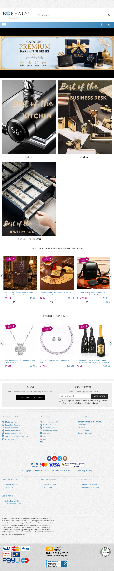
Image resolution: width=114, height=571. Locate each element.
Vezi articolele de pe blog (30, 397)
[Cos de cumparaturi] (109, 24)
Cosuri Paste (47, 487)
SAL (41, 442)
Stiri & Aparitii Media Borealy (16, 436)
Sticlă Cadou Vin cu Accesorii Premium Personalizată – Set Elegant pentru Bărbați (93, 361)
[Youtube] (54, 458)
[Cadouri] (29, 117)
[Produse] (4, 25)
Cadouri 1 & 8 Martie (88, 484)
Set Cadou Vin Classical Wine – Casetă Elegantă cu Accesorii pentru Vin (18, 293)
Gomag (88, 470)
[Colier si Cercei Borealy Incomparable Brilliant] (57, 340)
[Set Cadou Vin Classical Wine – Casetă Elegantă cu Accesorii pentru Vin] (20, 273)
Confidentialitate (49, 425)
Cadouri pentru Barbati (13, 501)
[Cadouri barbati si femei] (57, 53)
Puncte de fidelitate (12, 430)
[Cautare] (109, 15)
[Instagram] (65, 458)
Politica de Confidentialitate (87, 403)
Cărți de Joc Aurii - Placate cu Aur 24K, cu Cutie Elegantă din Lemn (55, 293)
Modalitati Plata (11, 422)
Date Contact (10, 439)
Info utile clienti (10, 416)
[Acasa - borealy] (16, 15)
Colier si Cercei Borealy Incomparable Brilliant (54, 361)
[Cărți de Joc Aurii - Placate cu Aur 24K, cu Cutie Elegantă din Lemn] (57, 273)
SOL (44, 436)
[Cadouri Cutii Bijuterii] (29, 199)
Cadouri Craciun (10, 484)
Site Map (46, 433)
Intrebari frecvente (50, 430)
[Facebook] (49, 458)
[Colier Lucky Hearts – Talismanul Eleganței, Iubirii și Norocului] (20, 341)
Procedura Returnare (13, 425)
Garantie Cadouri (50, 428)
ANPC (45, 439)
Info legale (45, 416)
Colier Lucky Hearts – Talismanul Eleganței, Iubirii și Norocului (20, 361)
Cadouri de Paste (49, 484)
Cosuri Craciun (10, 487)
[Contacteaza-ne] (102, 24)
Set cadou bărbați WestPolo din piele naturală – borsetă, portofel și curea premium (91, 293)
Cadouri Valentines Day (89, 487)
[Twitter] (59, 458)
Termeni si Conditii (50, 422)
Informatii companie (13, 433)
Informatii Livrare (12, 428)
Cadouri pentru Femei (12, 504)
